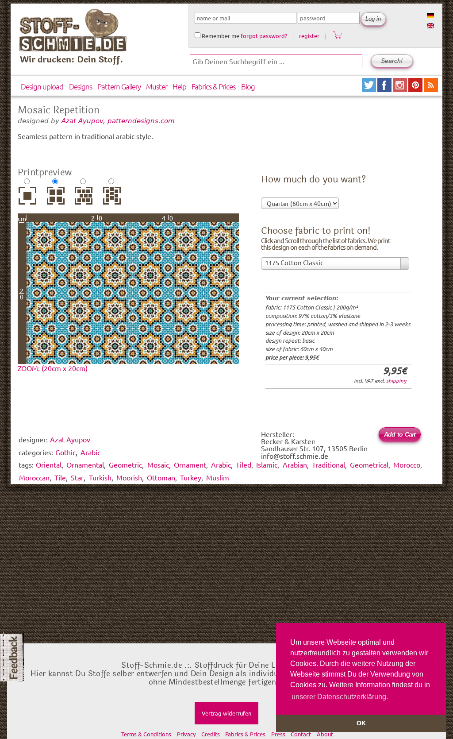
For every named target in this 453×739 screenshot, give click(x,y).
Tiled (243, 464)
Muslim (217, 477)
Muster (156, 86)
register (309, 35)
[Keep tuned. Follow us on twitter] (369, 88)
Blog (248, 86)
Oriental (48, 464)
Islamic (266, 464)
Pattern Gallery (119, 86)
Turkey (190, 477)
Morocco (406, 464)
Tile (60, 477)
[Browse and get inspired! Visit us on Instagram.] (400, 88)
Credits (210, 734)
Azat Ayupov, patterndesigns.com (118, 120)
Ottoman (161, 477)
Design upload (42, 86)
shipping (396, 380)
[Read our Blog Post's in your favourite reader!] (431, 88)
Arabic (221, 464)
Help (179, 86)
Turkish (100, 477)
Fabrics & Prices (213, 86)
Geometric (125, 464)
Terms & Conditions (146, 734)
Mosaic (158, 464)
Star (77, 477)
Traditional (328, 464)
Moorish (129, 477)
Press (278, 734)
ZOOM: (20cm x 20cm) (53, 368)
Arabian (295, 464)
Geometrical (369, 464)
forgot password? (264, 35)
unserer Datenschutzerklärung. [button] (340, 696)
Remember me (219, 35)
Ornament (190, 464)
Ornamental (85, 464)
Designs (80, 86)
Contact (301, 734)
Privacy (186, 734)
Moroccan (34, 477)
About (325, 734)
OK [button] (361, 723)
